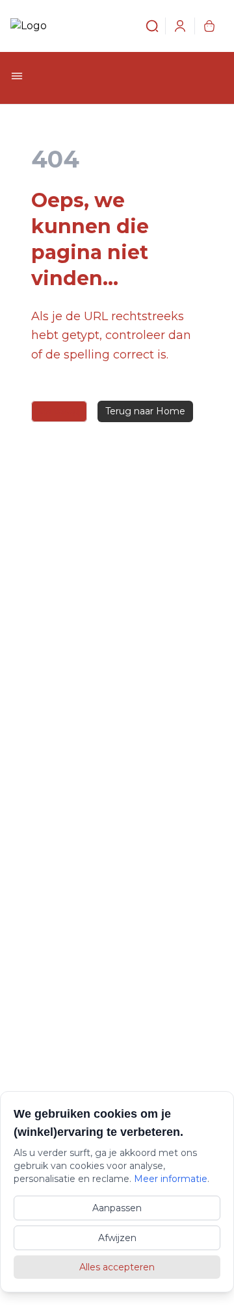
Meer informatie (170, 1179)
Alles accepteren (117, 1267)
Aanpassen (117, 1208)
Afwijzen (117, 1238)
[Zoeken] (144, 26)
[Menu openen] (16, 75)
